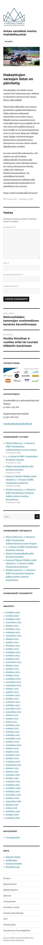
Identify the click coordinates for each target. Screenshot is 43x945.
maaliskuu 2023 (13, 679)
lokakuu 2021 (12, 715)
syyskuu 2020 (12, 752)
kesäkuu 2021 (12, 728)
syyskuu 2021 (12, 718)
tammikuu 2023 (13, 682)
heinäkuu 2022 (13, 695)
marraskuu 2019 (13, 765)
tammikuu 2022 (13, 708)
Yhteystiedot (9, 901)
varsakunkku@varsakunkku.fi (17, 423)
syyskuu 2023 (12, 669)
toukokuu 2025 (13, 632)
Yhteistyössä (9, 925)
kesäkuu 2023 (12, 675)
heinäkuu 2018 (13, 811)
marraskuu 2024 (13, 635)
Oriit (5, 919)
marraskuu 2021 (13, 712)
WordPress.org (13, 867)
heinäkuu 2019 (13, 775)
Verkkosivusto (10, 286)
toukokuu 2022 (13, 702)
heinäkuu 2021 (13, 725)
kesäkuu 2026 (12, 616)
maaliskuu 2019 (13, 788)
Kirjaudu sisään (13, 857)
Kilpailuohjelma (10, 890)
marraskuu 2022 (13, 685)
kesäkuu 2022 (12, 698)
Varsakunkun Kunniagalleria (16, 930)
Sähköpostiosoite (13, 275)
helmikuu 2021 (13, 735)
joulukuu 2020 (12, 742)
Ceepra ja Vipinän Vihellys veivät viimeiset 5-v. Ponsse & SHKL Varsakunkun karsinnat (21, 479)
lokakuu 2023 (12, 665)
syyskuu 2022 (12, 692)
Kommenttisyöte (14, 863)
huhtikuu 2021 (12, 732)
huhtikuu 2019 (13, 785)
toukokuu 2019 (13, 781)
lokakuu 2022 (12, 689)
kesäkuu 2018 (12, 814)
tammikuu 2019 (13, 795)
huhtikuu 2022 (13, 705)
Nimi (6, 263)
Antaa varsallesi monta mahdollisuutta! (19, 32)
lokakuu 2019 (12, 768)
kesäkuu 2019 (12, 778)
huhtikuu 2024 (13, 655)
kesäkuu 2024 (12, 649)
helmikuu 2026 (13, 619)
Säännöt (7, 896)
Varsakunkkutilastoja (13, 913)
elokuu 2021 (11, 722)
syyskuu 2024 (12, 642)
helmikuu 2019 (13, 791)
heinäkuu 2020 (13, 755)
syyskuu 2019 (12, 771)
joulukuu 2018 (12, 798)
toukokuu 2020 (13, 761)
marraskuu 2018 (13, 801)
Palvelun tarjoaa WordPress (13, 940)
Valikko (9, 41)
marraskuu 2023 (13, 662)
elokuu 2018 (11, 808)
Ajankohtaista (9, 884)
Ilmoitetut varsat (11, 907)
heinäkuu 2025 (13, 629)
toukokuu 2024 (13, 652)
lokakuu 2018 (12, 805)
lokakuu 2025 (12, 626)
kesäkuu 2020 (12, 758)
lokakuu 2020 (12, 748)
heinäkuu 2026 (13, 612)
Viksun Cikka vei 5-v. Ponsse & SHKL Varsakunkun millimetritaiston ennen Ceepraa (21, 446)
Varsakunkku (12, 199)
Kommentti (9, 227)
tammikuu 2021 (13, 738)
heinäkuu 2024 (13, 645)
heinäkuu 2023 (13, 672)
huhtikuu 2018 (12, 818)
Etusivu (7, 878)
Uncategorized (13, 837)
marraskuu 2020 (13, 745)
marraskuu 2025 (13, 622)
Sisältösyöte (11, 860)
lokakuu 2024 (12, 639)
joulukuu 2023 (12, 659)
